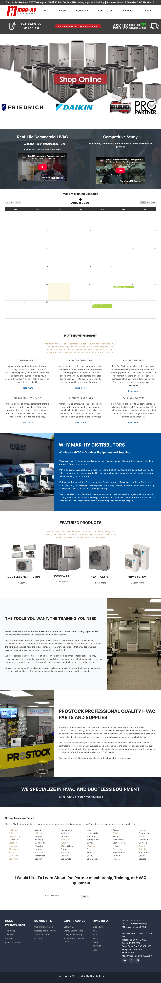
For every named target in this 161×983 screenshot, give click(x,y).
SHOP (148, 11)
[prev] (7, 202)
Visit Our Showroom (43, 927)
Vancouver (14, 846)
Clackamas (14, 849)
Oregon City (14, 836)
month (143, 202)
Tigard (142, 846)
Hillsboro (39, 833)
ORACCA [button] (97, 946)
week (148, 202)
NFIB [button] (95, 930)
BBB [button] (95, 950)
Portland (13, 830)
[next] (11, 202)
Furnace (8, 938)
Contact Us (69, 927)
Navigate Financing (73, 934)
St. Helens (117, 849)
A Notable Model (42, 934)
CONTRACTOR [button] (105, 11)
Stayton (12, 852)
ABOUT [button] (62, 11)
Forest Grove (41, 852)
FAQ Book (39, 938)
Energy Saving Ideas (73, 930)
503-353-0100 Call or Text (31, 26)
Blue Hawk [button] (98, 927)
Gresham (13, 842)
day (153, 202)
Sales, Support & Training (91, 2)
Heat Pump (10, 930)
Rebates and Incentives (45, 930)
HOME (46, 11)
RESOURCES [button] (129, 11)
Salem (12, 833)
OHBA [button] (95, 942)
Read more (28, 388)
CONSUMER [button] (82, 11)
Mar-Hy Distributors (131, 920)
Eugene (142, 830)
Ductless (9, 934)
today (18, 202)
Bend (115, 833)
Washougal (92, 846)
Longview (13, 859)
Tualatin (64, 842)
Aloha (141, 836)
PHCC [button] (96, 938)
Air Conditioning (13, 942)
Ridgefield (143, 849)
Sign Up (85, 896)
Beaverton (66, 839)
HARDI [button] (96, 934)
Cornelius (13, 855)
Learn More (25, 582)
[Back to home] (21, 11)
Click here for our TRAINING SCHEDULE (78, 26)
